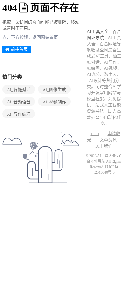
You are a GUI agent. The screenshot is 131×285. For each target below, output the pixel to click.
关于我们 (103, 146)
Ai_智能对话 (18, 89)
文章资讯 (108, 140)
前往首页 (18, 49)
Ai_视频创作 (54, 102)
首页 (95, 133)
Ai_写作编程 (18, 114)
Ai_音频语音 (18, 102)
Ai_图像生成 (54, 89)
